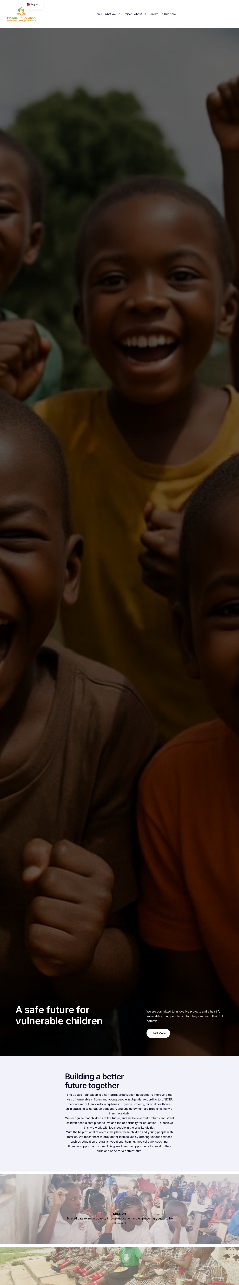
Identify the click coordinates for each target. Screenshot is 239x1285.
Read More (158, 1033)
